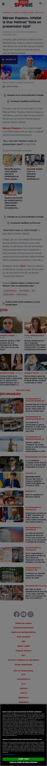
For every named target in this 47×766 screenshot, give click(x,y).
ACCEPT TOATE (23, 759)
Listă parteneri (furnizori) (8, 754)
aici (12, 730)
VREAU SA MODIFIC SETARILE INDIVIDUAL (23, 762)
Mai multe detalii (32, 720)
